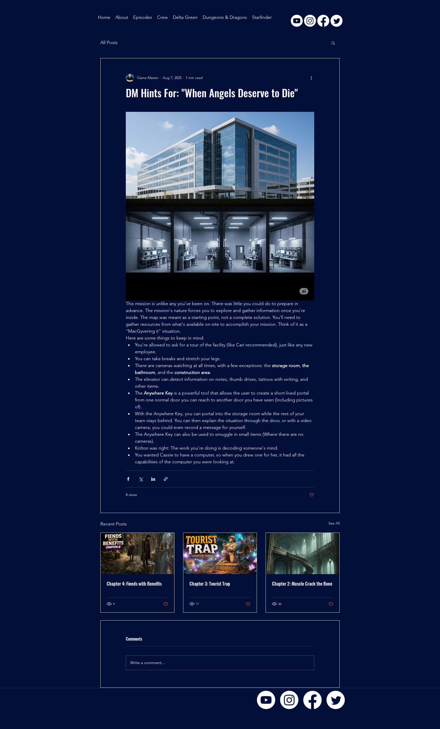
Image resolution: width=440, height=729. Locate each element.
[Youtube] (266, 700)
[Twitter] (335, 700)
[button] (333, 43)
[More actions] (311, 78)
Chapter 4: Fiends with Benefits (134, 583)
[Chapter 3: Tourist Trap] (220, 553)
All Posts (109, 42)
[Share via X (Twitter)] (140, 479)
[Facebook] (312, 700)
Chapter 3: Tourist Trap (209, 583)
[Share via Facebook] (128, 479)
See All (334, 523)
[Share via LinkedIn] (153, 479)
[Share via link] (165, 479)
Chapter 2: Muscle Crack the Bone (302, 583)
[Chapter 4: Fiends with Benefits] (137, 553)
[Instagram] (289, 700)
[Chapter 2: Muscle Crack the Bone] (302, 553)
